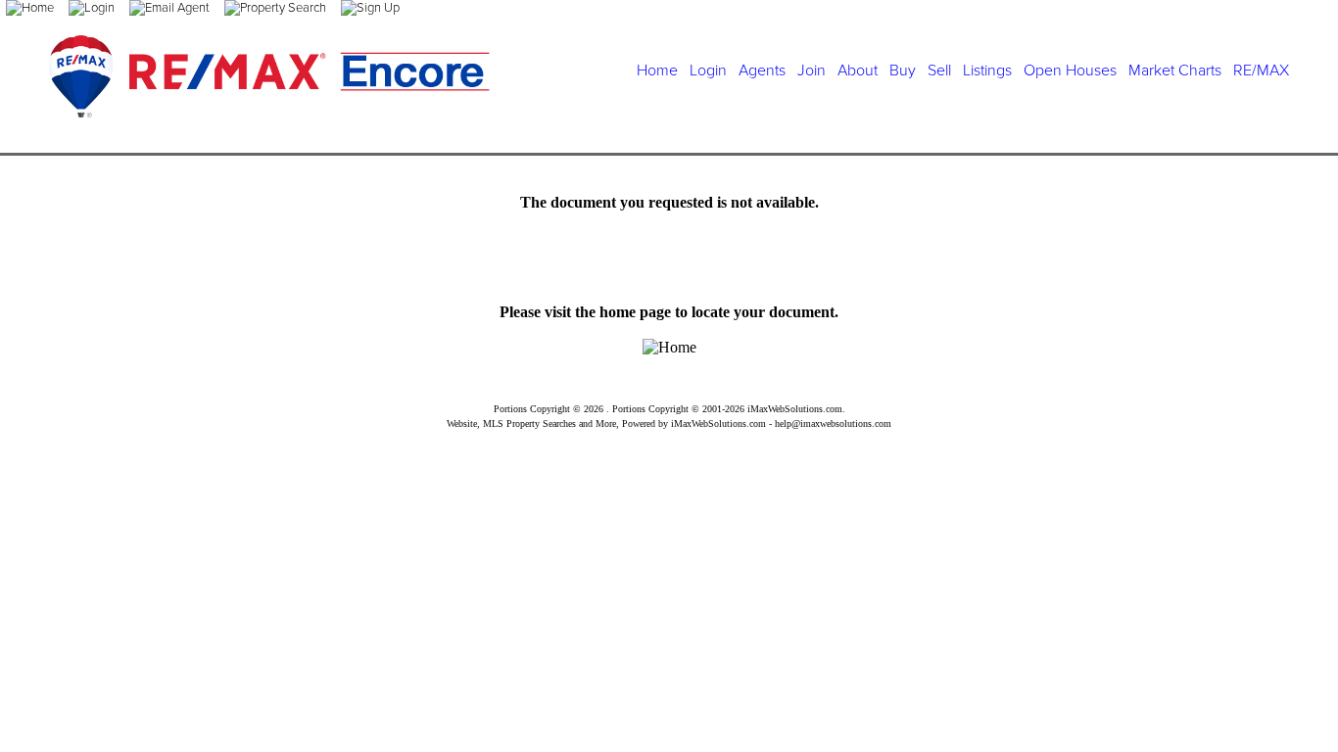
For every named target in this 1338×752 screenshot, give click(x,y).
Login (708, 70)
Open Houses (1070, 70)
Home (657, 70)
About (857, 70)
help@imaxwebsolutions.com (833, 423)
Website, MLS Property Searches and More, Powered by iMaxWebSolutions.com (606, 423)
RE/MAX (1261, 70)
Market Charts (1174, 70)
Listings (987, 70)
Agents (762, 70)
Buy (902, 70)
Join (811, 70)
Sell (939, 70)
